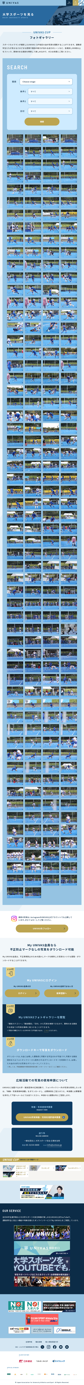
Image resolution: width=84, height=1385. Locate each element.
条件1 (23, 91)
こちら (46, 1030)
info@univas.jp (54, 1144)
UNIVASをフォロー (42, 928)
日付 (22, 111)
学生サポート (69, 3)
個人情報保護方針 (51, 1342)
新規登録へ (62, 993)
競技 (14, 81)
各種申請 (29, 1342)
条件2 (23, 101)
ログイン (22, 993)
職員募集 (39, 1342)
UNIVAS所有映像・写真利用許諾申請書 (42, 1117)
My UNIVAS (75, 4)
